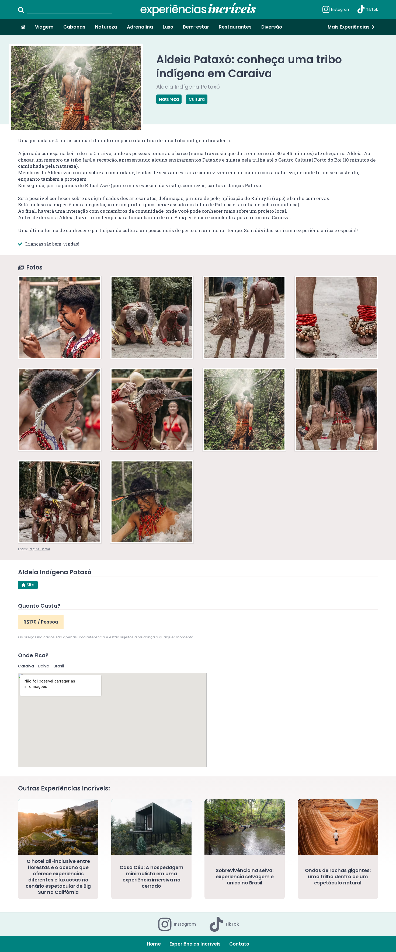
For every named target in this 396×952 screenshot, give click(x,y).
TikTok (372, 9)
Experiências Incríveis (195, 944)
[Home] (23, 27)
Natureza (106, 27)
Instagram (340, 9)
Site (30, 585)
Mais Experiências (349, 27)
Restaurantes (235, 27)
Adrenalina (140, 27)
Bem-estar (196, 27)
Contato (239, 944)
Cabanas (74, 27)
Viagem (44, 27)
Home (154, 944)
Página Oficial (39, 549)
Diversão (271, 27)
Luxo (168, 27)
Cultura (197, 99)
